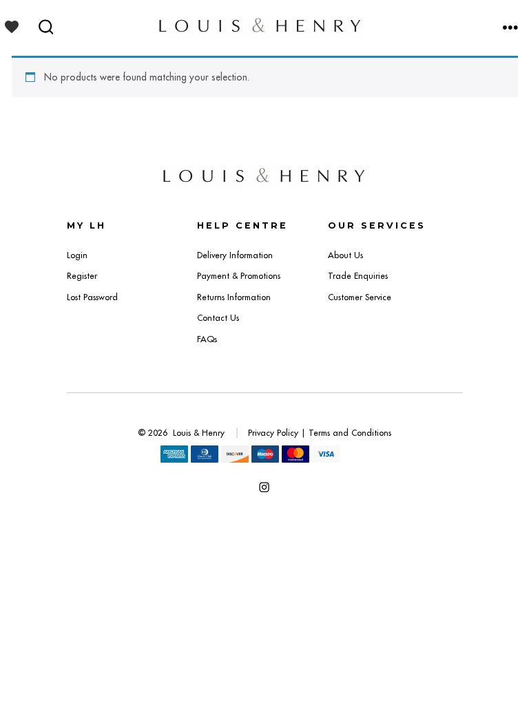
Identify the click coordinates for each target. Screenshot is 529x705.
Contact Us (218, 318)
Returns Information (234, 297)
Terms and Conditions (350, 433)
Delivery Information (235, 255)
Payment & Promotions (238, 276)
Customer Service (359, 297)
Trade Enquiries (358, 276)
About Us (345, 255)
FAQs (207, 339)
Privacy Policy (273, 433)
